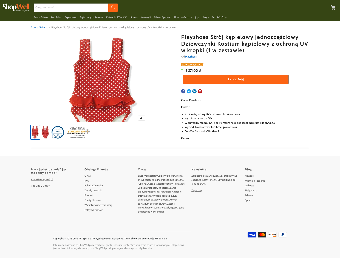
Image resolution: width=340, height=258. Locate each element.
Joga (197, 17)
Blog (205, 17)
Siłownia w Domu (182, 17)
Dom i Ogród (218, 17)
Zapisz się (196, 190)
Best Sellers (56, 17)
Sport (248, 200)
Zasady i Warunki (93, 190)
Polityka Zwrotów (93, 185)
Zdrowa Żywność (162, 17)
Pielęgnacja (251, 190)
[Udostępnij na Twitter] (189, 91)
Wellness (249, 185)
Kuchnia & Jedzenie (255, 180)
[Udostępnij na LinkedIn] (194, 91)
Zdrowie (249, 195)
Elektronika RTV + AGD (116, 17)
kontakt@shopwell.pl (42, 179)
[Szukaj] (113, 8)
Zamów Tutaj (236, 79)
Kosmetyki (146, 17)
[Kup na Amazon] (102, 93)
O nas (87, 175)
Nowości (249, 175)
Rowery (134, 17)
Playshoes (191, 56)
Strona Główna (41, 17)
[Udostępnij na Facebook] (183, 91)
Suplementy (70, 17)
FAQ (86, 180)
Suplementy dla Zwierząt (91, 17)
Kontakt (88, 195)
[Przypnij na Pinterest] (200, 91)
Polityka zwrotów (93, 209)
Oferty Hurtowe (92, 200)
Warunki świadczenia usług (98, 205)
